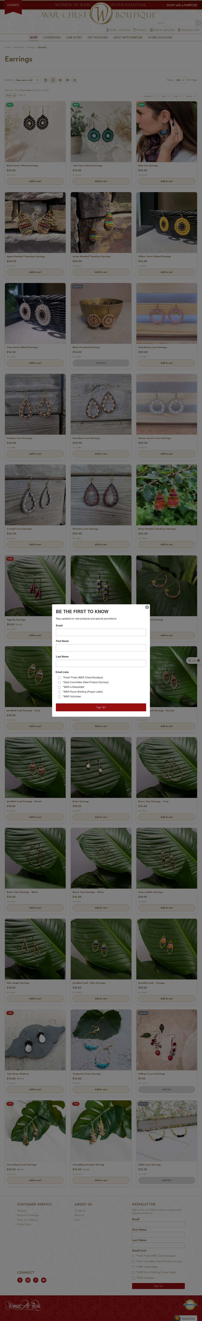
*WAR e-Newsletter (73, 687)
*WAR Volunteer (72, 696)
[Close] (147, 607)
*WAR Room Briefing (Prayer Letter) (83, 691)
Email (59, 625)
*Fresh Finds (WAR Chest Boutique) (83, 677)
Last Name (62, 656)
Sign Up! (101, 707)
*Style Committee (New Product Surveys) (86, 682)
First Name (62, 641)
